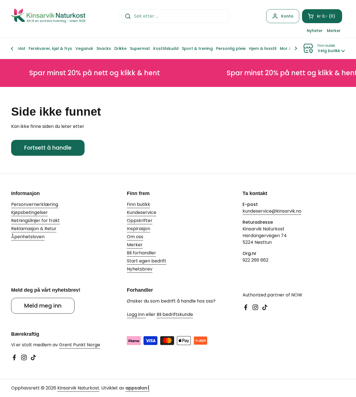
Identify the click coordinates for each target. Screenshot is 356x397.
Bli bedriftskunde (175, 314)
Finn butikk (138, 204)
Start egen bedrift (146, 261)
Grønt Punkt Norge (79, 345)
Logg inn (136, 314)
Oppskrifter (139, 220)
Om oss (135, 236)
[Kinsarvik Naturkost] (48, 16)
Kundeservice (141, 212)
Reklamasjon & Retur (33, 228)
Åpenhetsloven (27, 236)
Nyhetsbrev (139, 269)
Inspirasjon (138, 228)
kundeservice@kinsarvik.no (272, 211)
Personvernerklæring (34, 204)
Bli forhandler (141, 253)
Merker (135, 245)
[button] (322, 16)
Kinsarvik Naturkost (78, 388)
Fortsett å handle (47, 148)
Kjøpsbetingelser (29, 212)
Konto (287, 16)
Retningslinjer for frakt (35, 220)
